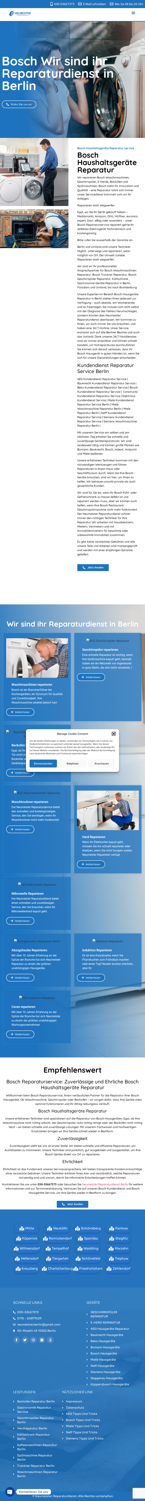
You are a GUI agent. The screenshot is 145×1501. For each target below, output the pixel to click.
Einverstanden (43, 763)
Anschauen (101, 763)
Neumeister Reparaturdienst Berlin (105, 1184)
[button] (113, 734)
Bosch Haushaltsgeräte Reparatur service (105, 148)
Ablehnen (72, 763)
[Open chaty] (10, 1492)
